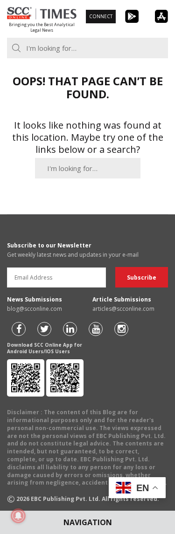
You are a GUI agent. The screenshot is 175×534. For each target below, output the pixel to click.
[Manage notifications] (18, 515)
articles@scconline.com (123, 309)
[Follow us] (19, 329)
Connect (100, 16)
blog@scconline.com (34, 309)
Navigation (87, 522)
